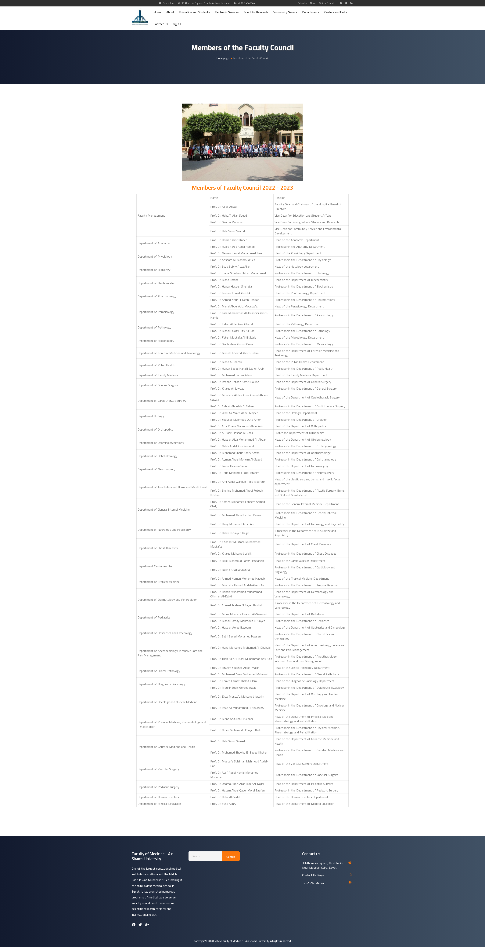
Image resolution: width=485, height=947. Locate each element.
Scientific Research (256, 12)
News (313, 3)
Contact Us (161, 24)
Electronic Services (227, 12)
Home (157, 12)
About (170, 12)
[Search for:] (205, 856)
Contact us (168, 3)
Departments (310, 12)
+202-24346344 (246, 3)
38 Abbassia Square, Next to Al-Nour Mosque (205, 3)
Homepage (223, 58)
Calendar (302, 3)
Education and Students (194, 12)
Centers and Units (335, 12)
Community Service (285, 12)
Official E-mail (326, 3)
